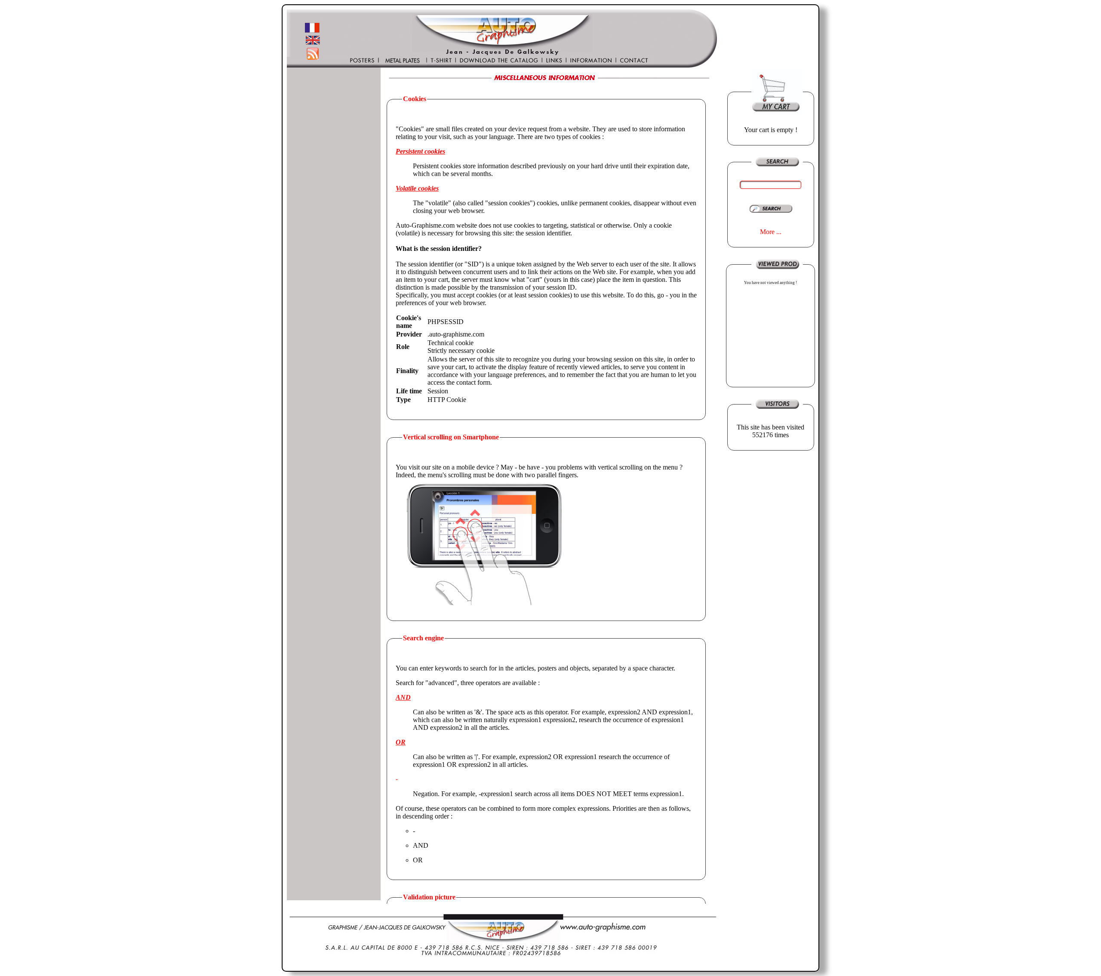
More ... (770, 231)
